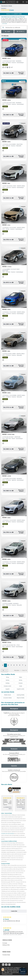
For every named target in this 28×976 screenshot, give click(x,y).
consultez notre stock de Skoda (7, 833)
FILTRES (21, 31)
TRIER (8, 31)
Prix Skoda (4, 943)
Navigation (3, 8)
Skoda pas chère (6, 945)
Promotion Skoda (6, 954)
